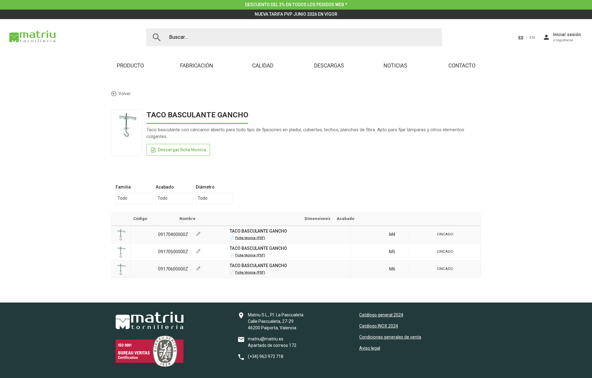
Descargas (329, 66)
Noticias (395, 66)
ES (520, 37)
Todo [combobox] (122, 198)
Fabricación (196, 66)
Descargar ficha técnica (182, 149)
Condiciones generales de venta (390, 337)
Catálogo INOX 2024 (378, 325)
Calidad (262, 66)
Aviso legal (369, 348)
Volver (124, 93)
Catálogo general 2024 (381, 314)
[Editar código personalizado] (198, 234)
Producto (130, 66)
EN (532, 37)
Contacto (461, 66)
